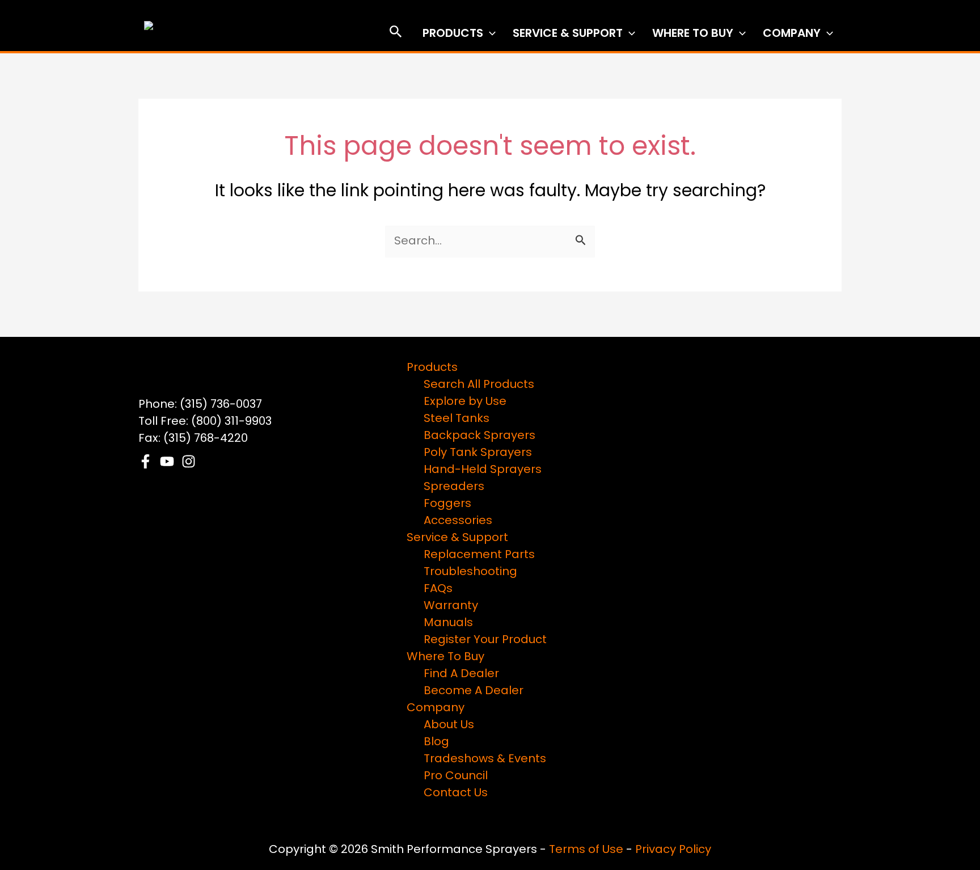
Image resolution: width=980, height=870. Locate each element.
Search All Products (479, 385)
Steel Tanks (456, 419)
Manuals (448, 623)
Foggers (447, 504)
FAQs (438, 589)
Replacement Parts (479, 555)
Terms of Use (586, 850)
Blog (436, 742)
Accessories (458, 521)
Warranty (451, 606)
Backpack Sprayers (479, 436)
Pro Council (456, 776)
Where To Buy (692, 34)
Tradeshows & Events (485, 759)
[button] (396, 34)
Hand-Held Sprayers (483, 470)
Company (792, 34)
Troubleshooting (470, 572)
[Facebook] (145, 461)
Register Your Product (485, 640)
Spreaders (454, 487)
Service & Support (568, 34)
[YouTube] (167, 461)
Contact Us (456, 793)
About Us (449, 725)
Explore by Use (465, 402)
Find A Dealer (461, 674)
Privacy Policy (673, 850)
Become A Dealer (473, 691)
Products (453, 34)
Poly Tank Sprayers (478, 453)
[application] (489, 34)
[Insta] (188, 461)
